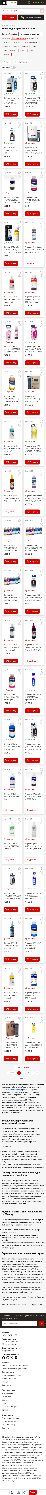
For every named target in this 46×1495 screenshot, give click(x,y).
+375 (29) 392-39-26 (9, 1335)
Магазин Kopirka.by (13, 1090)
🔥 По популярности (18, 38)
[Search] (42, 11)
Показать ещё (23, 1067)
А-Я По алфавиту (33, 38)
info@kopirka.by (8, 1351)
